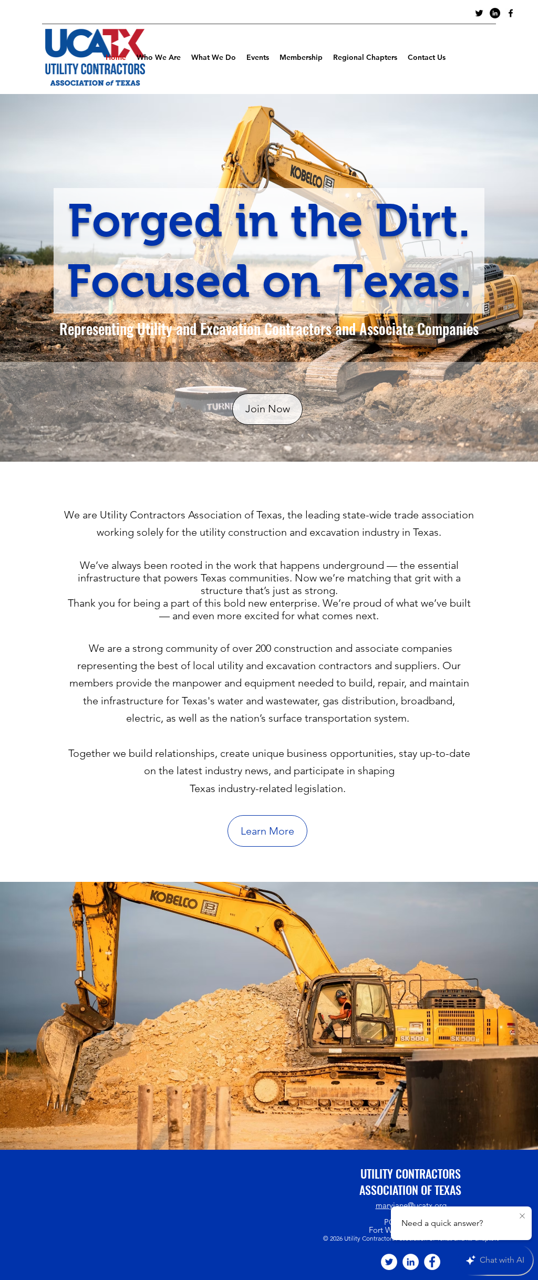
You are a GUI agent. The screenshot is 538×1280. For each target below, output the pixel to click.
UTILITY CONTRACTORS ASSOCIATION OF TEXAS (410, 1181)
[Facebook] (432, 1262)
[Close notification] (522, 1216)
